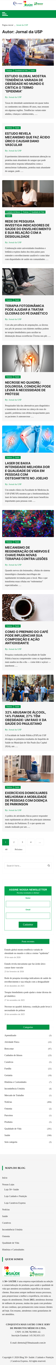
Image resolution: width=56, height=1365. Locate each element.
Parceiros (8, 1115)
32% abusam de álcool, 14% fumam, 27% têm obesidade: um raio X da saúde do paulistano (25, 718)
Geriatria (8, 1075)
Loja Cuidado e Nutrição (15, 1196)
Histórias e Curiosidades (15, 1082)
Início (4, 1178)
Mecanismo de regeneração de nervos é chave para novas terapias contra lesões (27, 553)
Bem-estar (9, 1048)
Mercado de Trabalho (14, 1095)
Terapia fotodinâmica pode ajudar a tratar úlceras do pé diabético (26, 309)
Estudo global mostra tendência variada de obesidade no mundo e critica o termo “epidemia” (25, 83)
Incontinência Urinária (14, 1088)
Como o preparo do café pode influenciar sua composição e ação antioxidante (26, 637)
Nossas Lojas (8, 1184)
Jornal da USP (15, 97)
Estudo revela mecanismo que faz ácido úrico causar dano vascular (27, 139)
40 (6, 849)
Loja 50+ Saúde (11, 1189)
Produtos (8, 1122)
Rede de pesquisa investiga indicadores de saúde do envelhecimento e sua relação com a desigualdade (28, 229)
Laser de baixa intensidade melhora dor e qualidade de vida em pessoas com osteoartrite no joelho (27, 470)
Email (28, 910)
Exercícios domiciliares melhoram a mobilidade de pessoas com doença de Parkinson (26, 798)
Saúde (33, 71)
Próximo (18, 849)
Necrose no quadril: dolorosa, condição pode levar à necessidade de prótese (28, 388)
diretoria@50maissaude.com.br (32, 1343)
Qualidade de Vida (21, 71)
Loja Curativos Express (15, 1203)
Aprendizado (10, 1035)
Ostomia (8, 1108)
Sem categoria (10, 1142)
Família (7, 1068)
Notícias (9, 71)
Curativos (8, 1062)
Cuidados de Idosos (13, 212)
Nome (28, 898)
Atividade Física (11, 1042)
